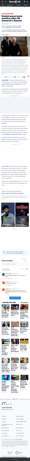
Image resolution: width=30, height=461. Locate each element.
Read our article (22, 444)
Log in (23, 258)
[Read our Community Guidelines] (4, 252)
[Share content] (6, 77)
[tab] (6, 269)
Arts (7, 31)
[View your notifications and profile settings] (27, 269)
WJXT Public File (19, 424)
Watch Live (10, 5)
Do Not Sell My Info (20, 433)
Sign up (26, 258)
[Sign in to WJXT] (27, 2)
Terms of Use (18, 430)
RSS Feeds (4, 419)
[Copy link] (15, 77)
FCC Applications (5, 435)
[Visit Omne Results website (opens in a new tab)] (15, 411)
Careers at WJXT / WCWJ (21, 421)
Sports (25, 5)
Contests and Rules (20, 419)
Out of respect (5, 166)
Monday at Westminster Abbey (13, 134)
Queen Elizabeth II (12, 31)
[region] (15, 278)
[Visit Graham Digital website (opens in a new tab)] (19, 452)
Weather (18, 5)
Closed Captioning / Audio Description (7, 425)
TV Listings (4, 416)
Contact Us (4, 421)
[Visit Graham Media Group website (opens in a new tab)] (11, 452)
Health (25, 31)
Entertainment (8, 13)
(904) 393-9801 (19, 439)
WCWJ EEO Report (5, 430)
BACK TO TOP (15, 399)
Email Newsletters (19, 416)
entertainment (20, 31)
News (3, 5)
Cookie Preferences (20, 435)
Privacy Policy (4, 433)
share (23, 278)
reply (6, 278)
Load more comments (15, 297)
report (26, 278)
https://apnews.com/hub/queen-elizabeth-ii (13, 193)
